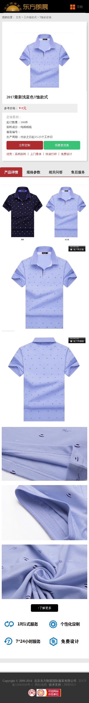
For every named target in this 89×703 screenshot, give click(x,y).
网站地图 (41, 684)
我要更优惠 (62, 145)
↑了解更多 (44, 608)
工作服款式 (30, 17)
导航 (80, 6)
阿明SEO (70, 684)
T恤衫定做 (45, 17)
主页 (18, 17)
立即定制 (24, 145)
